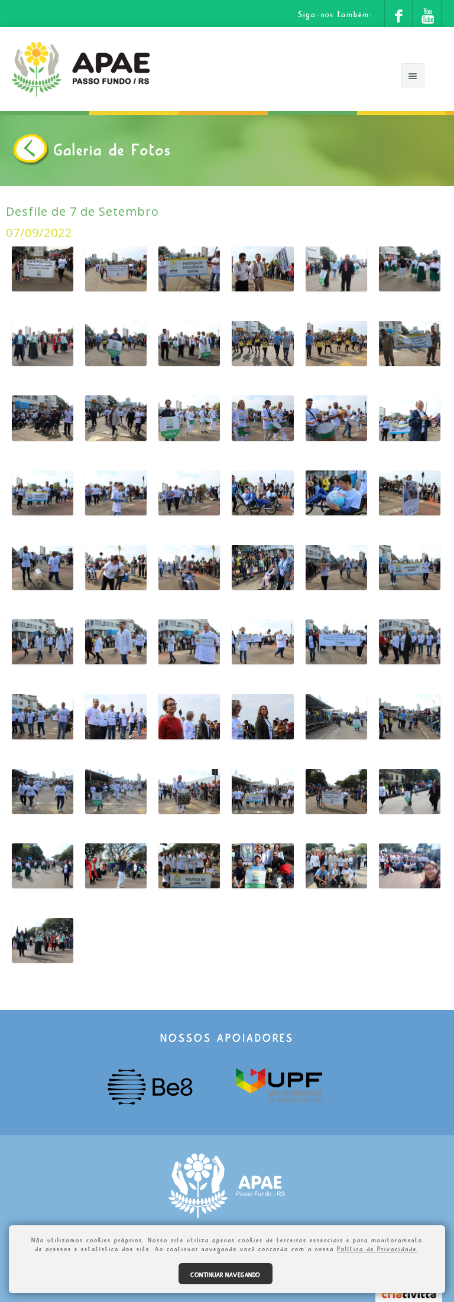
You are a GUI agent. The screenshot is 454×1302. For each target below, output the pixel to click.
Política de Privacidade (377, 1248)
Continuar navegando (225, 1274)
